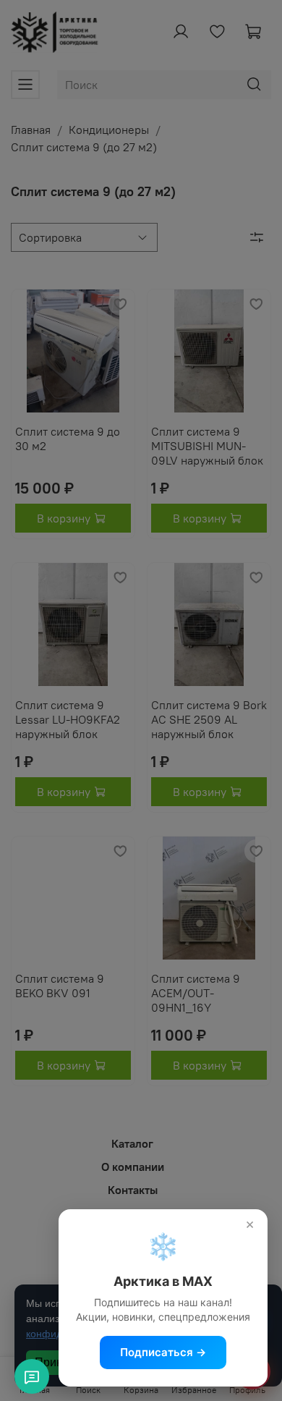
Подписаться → (163, 1352)
